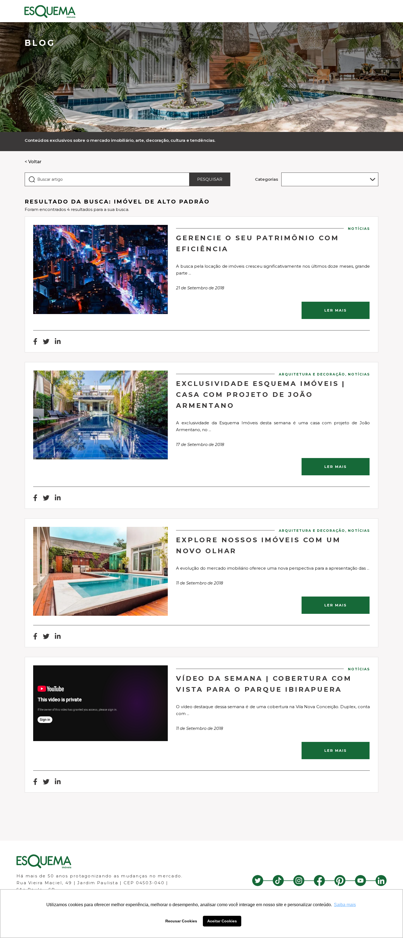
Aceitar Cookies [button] (222, 921)
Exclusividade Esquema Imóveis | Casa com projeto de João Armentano (260, 394)
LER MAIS (335, 310)
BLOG (40, 43)
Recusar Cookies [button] (181, 921)
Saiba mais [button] (345, 904)
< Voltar (33, 161)
